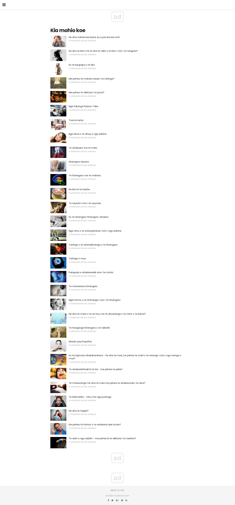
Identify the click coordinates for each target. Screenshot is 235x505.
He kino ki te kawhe (79, 189)
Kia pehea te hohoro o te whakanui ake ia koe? (95, 424)
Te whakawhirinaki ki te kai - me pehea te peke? (95, 369)
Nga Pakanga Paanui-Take (83, 106)
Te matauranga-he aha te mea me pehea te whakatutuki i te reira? (107, 383)
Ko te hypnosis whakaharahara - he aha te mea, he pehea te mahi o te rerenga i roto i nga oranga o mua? (125, 357)
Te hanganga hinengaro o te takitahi (89, 327)
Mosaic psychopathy (80, 341)
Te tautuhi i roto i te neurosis (85, 203)
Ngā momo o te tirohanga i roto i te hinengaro (95, 300)
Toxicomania (76, 120)
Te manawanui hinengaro (83, 286)
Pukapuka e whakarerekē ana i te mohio (91, 272)
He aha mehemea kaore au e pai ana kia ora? (94, 37)
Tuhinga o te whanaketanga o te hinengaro (93, 244)
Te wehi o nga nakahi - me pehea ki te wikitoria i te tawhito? (102, 438)
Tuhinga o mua (77, 258)
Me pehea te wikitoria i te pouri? (86, 92)
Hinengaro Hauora (79, 161)
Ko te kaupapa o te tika (82, 64)
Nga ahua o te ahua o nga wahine (88, 134)
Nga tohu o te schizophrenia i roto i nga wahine (95, 230)
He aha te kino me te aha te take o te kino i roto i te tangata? (103, 51)
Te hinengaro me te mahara (85, 175)
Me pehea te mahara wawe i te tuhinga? (91, 78)
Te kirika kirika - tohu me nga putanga (90, 397)
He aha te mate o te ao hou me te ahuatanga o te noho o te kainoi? (107, 313)
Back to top (117, 490)
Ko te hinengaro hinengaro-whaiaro (89, 217)
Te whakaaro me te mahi (83, 147)
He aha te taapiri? (79, 410)
